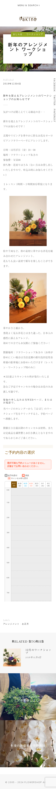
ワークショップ (34, 34)
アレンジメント (11, 624)
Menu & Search (28, 5)
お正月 (25, 624)
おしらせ (17, 34)
